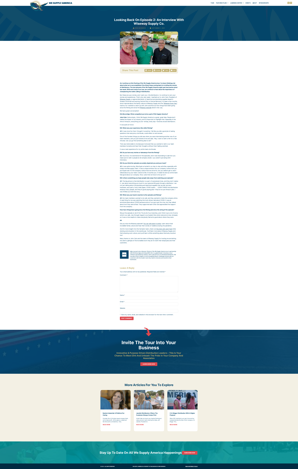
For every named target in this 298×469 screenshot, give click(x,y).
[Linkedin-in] (288, 3)
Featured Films (221, 3)
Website (122, 308)
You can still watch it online (152, 223)
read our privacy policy (191, 466)
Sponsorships (264, 3)
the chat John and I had (164, 229)
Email (122, 301)
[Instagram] (291, 3)
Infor (131, 251)
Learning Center (236, 3)
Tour (212, 3)
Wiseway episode (145, 107)
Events (248, 3)
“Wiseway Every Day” (170, 103)
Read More (106, 424)
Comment (124, 275)
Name (122, 295)
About (255, 3)
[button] (148, 70)
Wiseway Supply (125, 99)
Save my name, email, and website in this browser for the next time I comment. (147, 314)
